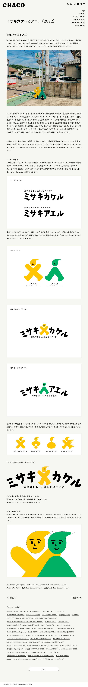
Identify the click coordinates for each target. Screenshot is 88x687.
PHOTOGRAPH (79, 20)
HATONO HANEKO (78, 23)
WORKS (82, 14)
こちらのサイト (20, 499)
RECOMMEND (79, 26)
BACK (44, 669)
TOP (83, 11)
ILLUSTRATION (79, 17)
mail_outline (84, 4)
